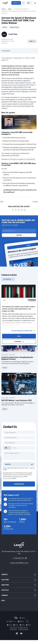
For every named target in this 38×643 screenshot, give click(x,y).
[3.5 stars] (21, 209)
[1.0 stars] (13, 209)
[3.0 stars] (19, 209)
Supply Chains (14, 27)
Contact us (16, 3)
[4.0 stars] (21, 209)
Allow (19, 336)
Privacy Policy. (15, 475)
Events (5, 27)
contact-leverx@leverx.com (19, 563)
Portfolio (5, 590)
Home (3, 9)
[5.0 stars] (24, 209)
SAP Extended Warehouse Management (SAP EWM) (18, 84)
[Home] (5, 3)
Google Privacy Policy (17, 476)
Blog (10, 9)
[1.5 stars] (15, 209)
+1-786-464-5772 (18, 558)
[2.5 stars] (18, 209)
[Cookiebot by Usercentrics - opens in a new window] (28, 300)
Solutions (5, 580)
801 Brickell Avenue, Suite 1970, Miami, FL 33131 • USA (19, 552)
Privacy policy (13, 629)
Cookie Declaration (23, 629)
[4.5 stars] (24, 209)
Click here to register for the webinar (22, 159)
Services (4, 574)
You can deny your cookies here (22, 330)
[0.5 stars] (12, 209)
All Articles (7, 279)
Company (4, 595)
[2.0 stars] (16, 209)
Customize (17, 341)
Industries (5, 585)
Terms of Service (7, 478)
